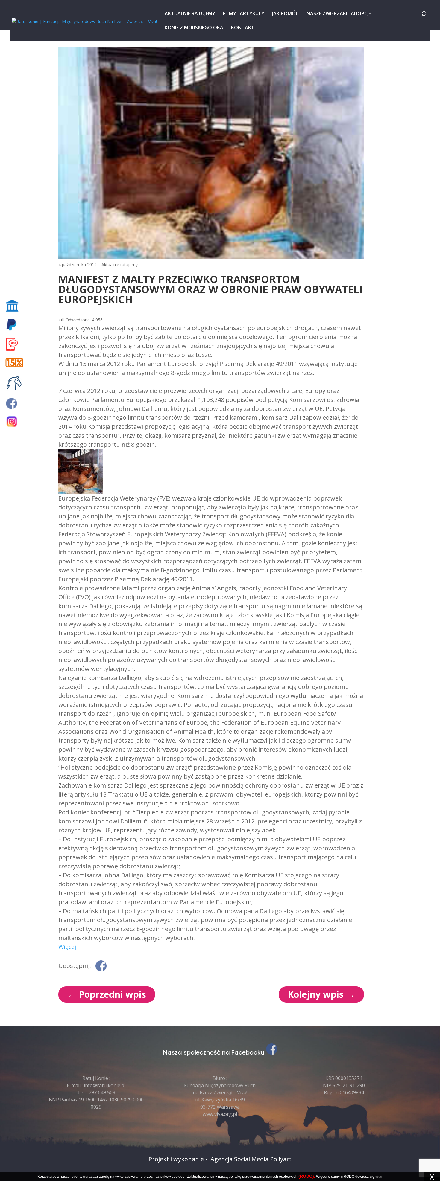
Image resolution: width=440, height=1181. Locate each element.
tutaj (378, 1176)
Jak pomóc (285, 14)
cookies (178, 1176)
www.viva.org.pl (220, 1114)
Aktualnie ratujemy (190, 14)
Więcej (67, 947)
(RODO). (306, 1176)
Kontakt (242, 28)
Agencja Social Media (239, 1159)
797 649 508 (102, 1092)
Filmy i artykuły (243, 14)
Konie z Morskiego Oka (194, 28)
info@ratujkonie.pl (104, 1085)
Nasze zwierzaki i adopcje (339, 14)
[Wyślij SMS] (15, 344)
